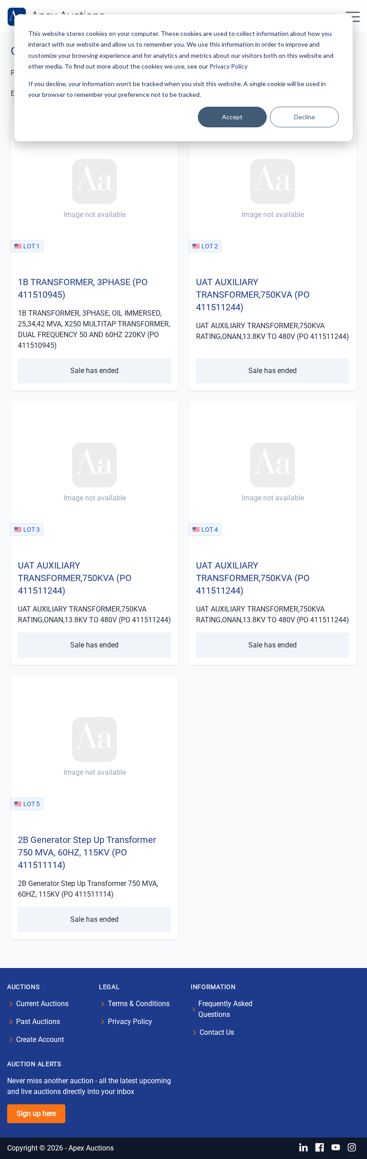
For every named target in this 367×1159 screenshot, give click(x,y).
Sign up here (36, 1113)
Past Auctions (38, 1021)
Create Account (40, 1039)
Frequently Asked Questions (225, 1009)
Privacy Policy (228, 66)
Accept (232, 117)
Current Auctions (42, 1003)
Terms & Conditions (139, 1003)
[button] (352, 16)
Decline (304, 117)
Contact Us (217, 1032)
